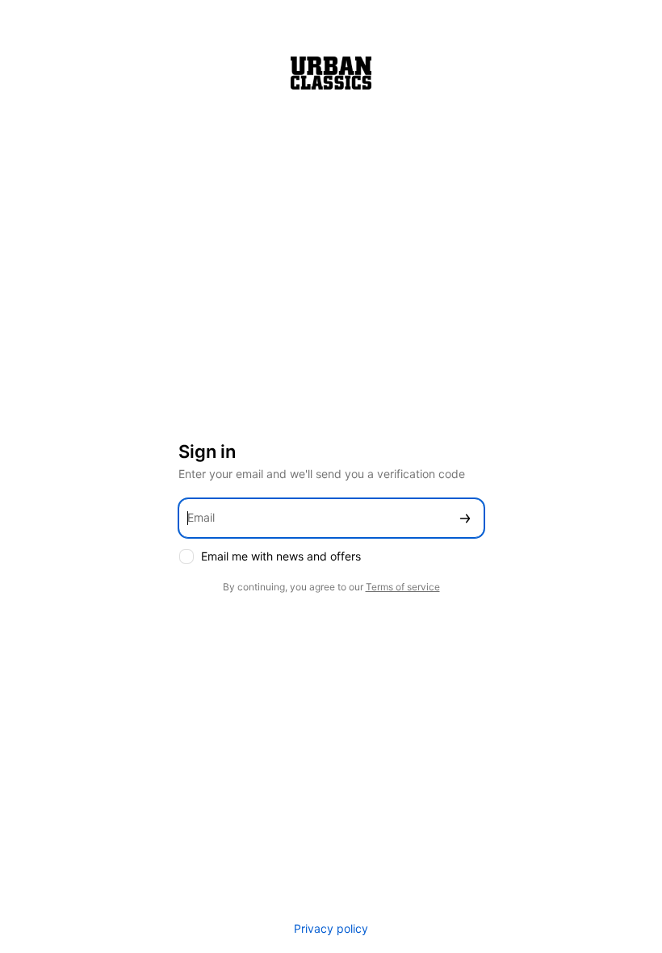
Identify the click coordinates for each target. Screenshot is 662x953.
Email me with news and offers (281, 556)
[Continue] (465, 518)
